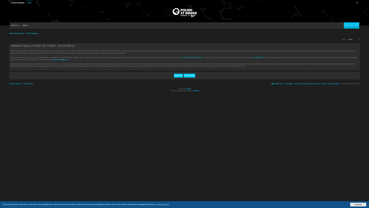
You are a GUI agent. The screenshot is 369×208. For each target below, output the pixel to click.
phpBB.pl (196, 91)
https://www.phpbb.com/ (60, 59)
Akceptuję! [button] (358, 204)
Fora (29, 3)
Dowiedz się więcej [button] (162, 204)
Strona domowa (18, 3)
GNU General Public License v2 (192, 57)
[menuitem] (26, 25)
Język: (344, 39)
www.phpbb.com (258, 57)
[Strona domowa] (184, 13)
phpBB (188, 89)
